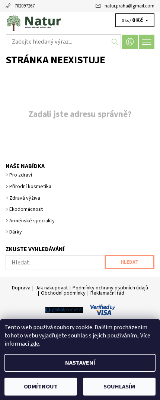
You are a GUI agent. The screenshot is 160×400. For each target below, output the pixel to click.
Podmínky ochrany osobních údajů (110, 288)
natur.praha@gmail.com (129, 6)
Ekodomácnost (26, 209)
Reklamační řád (107, 293)
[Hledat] (115, 41)
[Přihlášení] (130, 42)
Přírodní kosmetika (30, 186)
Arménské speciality (32, 221)
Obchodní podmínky (63, 293)
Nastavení (80, 363)
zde (34, 344)
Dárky (15, 232)
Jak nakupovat (51, 288)
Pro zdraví (20, 175)
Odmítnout (41, 386)
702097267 (25, 6)
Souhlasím (119, 386)
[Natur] (80, 21)
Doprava (21, 288)
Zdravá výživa (24, 198)
